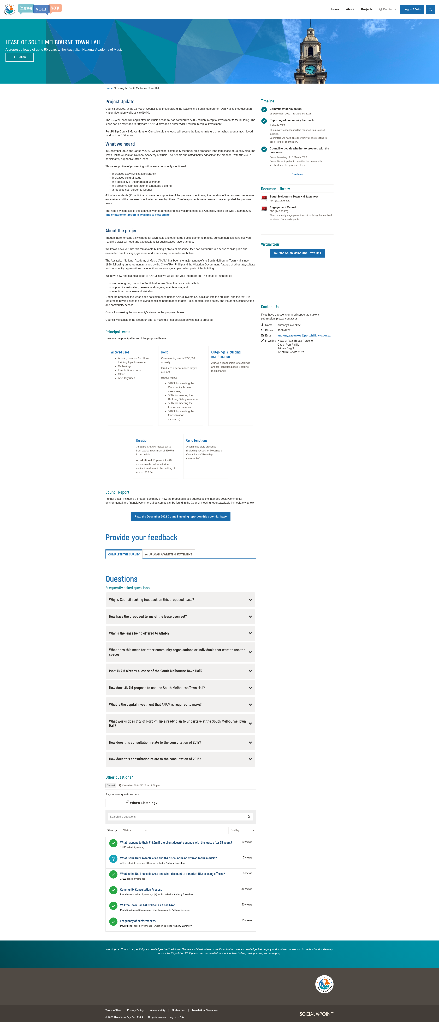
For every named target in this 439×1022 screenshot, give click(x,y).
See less (297, 174)
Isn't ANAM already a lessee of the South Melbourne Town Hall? (155, 671)
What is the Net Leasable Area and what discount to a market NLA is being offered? (172, 874)
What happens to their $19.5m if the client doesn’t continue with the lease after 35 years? (176, 843)
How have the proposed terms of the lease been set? (148, 616)
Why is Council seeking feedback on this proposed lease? (151, 599)
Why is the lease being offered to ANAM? (139, 633)
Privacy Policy (135, 1010)
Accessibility (157, 1010)
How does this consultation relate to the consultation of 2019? (155, 742)
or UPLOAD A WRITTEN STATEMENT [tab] (168, 554)
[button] (387, 9)
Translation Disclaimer (205, 1010)
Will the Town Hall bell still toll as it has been (147, 905)
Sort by (235, 830)
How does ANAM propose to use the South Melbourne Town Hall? (157, 688)
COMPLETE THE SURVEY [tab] (124, 554)
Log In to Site (176, 1017)
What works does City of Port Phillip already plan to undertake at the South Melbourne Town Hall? (177, 723)
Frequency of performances (138, 921)
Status (127, 830)
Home (335, 9)
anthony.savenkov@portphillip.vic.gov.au (304, 335)
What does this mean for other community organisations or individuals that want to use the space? (177, 652)
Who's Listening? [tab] (143, 803)
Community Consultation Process (141, 890)
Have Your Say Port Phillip (129, 1017)
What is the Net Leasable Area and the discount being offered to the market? (168, 858)
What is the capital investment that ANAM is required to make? (155, 704)
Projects (366, 9)
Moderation (178, 1010)
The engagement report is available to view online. (137, 214)
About (350, 9)
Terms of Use (113, 1010)
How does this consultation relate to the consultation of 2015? (155, 759)
